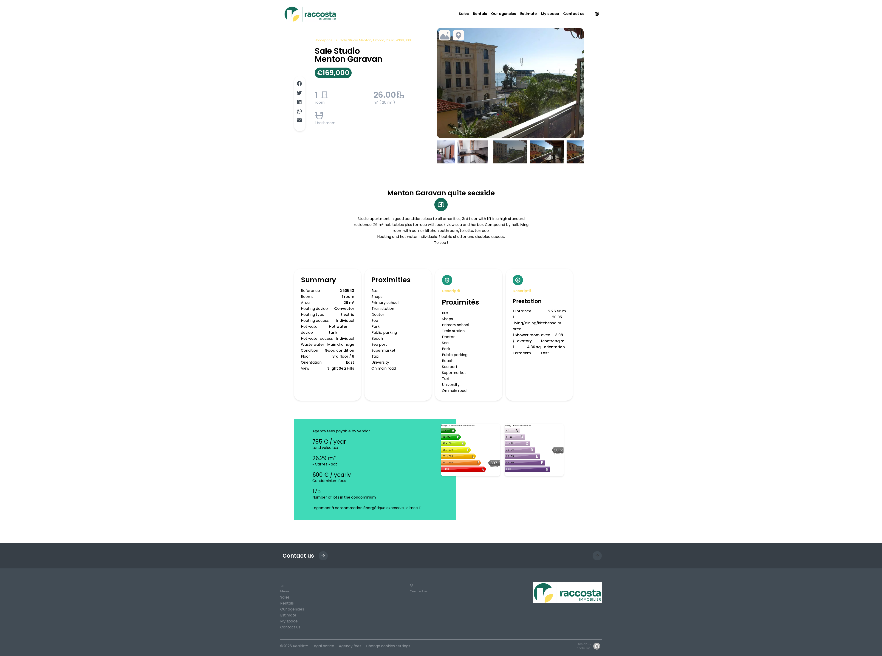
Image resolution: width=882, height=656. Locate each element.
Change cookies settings (388, 646)
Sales (285, 597)
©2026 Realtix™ (294, 646)
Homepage (324, 40)
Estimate (288, 615)
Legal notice (323, 646)
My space (289, 621)
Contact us (290, 627)
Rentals (287, 603)
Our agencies (292, 609)
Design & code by (584, 646)
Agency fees (350, 646)
